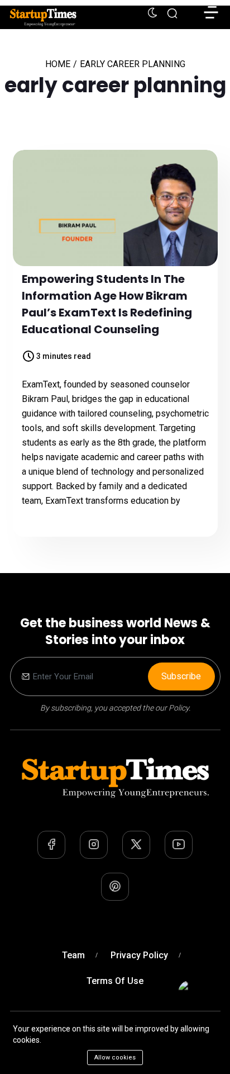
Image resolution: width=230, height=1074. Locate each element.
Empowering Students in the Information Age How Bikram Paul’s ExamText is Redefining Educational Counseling (107, 304)
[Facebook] (51, 845)
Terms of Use (115, 981)
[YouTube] (179, 845)
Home (57, 64)
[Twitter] (136, 845)
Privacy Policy (139, 955)
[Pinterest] (115, 887)
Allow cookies (115, 1057)
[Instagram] (94, 845)
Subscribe (181, 676)
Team (73, 955)
